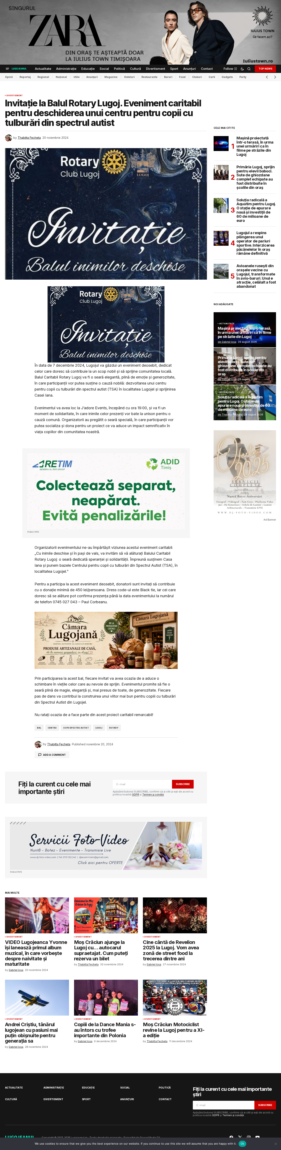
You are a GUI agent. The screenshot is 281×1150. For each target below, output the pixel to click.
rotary (113, 728)
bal (39, 728)
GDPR (135, 794)
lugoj (99, 728)
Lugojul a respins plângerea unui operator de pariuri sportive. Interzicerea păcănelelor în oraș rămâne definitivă (255, 243)
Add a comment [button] (54, 754)
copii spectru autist (76, 728)
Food (182, 77)
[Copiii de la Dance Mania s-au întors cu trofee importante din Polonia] (106, 998)
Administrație (53, 1087)
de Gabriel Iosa (227, 341)
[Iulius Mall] (140, 32)
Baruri (168, 77)
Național (61, 77)
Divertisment (14, 96)
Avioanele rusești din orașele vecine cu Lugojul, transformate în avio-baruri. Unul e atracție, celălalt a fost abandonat (256, 276)
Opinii (9, 77)
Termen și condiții (153, 794)
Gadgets (227, 77)
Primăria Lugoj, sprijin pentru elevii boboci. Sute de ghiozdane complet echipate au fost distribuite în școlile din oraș (255, 177)
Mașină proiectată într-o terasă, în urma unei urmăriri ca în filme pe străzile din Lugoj (255, 146)
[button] (7, 68)
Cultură (11, 1099)
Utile (77, 77)
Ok (242, 1143)
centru (52, 728)
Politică (165, 1087)
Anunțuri (92, 77)
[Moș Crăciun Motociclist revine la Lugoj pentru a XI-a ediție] (175, 998)
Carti (212, 77)
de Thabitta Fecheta (230, 414)
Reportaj (25, 77)
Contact (165, 1099)
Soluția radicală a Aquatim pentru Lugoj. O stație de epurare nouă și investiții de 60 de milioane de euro (256, 210)
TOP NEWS (265, 68)
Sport (86, 1099)
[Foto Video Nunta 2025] (106, 846)
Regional (43, 77)
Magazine (111, 77)
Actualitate (226, 324)
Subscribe (183, 784)
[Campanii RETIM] (106, 491)
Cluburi (197, 77)
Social (125, 1087)
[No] (276, 1144)
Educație (224, 353)
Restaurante (149, 77)
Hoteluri (129, 77)
